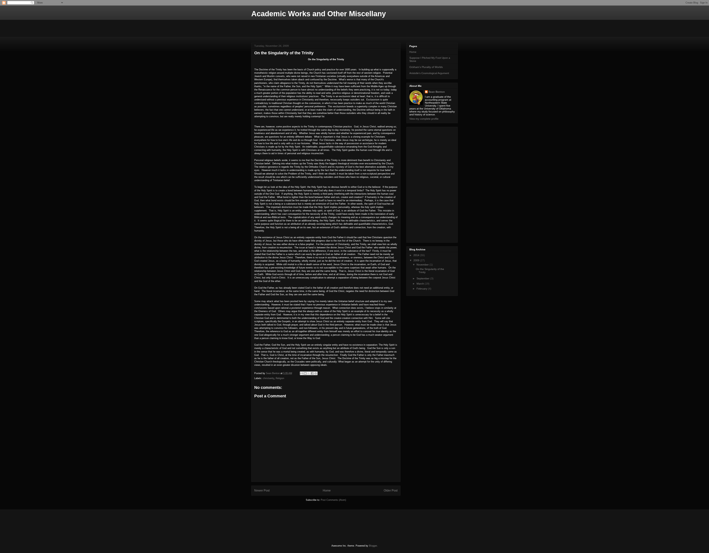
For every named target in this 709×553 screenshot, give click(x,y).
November (423, 264)
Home (327, 490)
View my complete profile (424, 118)
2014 (416, 255)
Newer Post (262, 490)
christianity (268, 378)
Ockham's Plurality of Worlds (426, 67)
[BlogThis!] (305, 373)
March (421, 283)
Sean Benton (437, 91)
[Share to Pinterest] (316, 373)
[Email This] (302, 373)
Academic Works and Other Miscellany (318, 14)
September (423, 278)
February (422, 288)
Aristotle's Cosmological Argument (429, 73)
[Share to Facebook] (312, 373)
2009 (416, 260)
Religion (280, 378)
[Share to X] (309, 373)
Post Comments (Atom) (333, 500)
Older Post (391, 490)
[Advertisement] (318, 28)
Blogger (373, 545)
